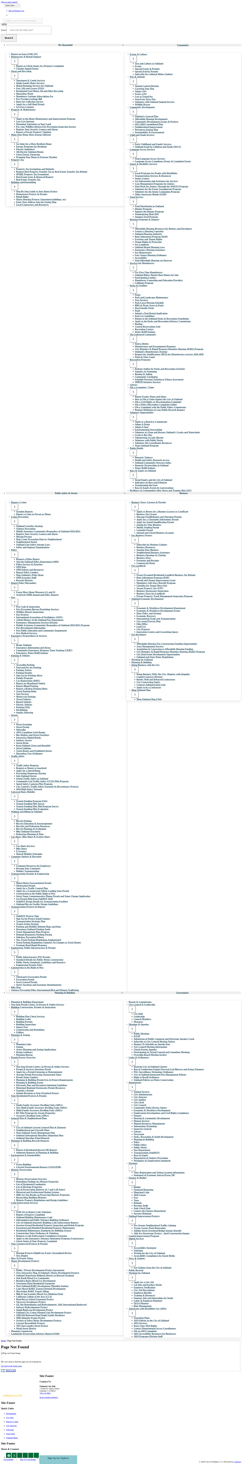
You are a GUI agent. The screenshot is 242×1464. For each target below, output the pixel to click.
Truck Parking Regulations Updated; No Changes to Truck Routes (48, 942)
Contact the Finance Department (150, 1211)
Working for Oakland (142, 659)
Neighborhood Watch (26, 542)
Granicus (237, 1462)
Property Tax (17, 159)
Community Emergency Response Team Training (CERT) (44, 650)
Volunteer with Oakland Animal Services (155, 102)
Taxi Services (22, 694)
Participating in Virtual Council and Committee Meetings (162, 1052)
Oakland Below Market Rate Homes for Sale (156, 275)
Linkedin (36, 1455)
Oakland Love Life (12, 1395)
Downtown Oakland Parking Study (33, 929)
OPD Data (21, 567)
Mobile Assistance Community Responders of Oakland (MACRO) (48, 531)
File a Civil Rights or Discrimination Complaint (158, 402)
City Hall (138, 1013)
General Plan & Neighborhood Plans (29, 1118)
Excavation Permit (25, 979)
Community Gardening (146, 376)
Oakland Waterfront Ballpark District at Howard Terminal (45, 1275)
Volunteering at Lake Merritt (149, 437)
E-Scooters (21, 851)
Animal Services (141, 1091)
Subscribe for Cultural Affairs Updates (154, 74)
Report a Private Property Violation (33, 132)
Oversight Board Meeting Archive (150, 1054)
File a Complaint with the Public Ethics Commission (160, 407)
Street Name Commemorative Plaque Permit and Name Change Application (53, 896)
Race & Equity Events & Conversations (154, 487)
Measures (138, 1021)
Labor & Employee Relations (148, 1300)
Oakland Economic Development (147, 599)
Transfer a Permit (25, 1090)
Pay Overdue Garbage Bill (29, 99)
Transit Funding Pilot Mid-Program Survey (37, 806)
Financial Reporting (143, 1189)
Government (182, 992)
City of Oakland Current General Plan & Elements (41, 1127)
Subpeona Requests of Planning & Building (37, 1152)
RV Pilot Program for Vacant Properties (35, 1113)
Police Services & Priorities (29, 564)
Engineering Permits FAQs (29, 965)
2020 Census (140, 1195)
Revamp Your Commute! (28, 868)
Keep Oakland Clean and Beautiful (33, 745)
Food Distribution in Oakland (149, 206)
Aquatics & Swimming (146, 371)
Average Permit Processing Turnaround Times (38, 1074)
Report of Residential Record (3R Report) (36, 1150)
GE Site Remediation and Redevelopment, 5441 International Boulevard (51, 1304)
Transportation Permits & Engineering (30, 873)
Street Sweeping (24, 724)
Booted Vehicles (23, 702)
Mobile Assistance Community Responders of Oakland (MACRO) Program (53, 625)
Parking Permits (24, 672)
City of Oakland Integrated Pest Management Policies (160, 1074)
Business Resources (146, 547)
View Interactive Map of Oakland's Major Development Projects (47, 1272)
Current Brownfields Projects (30, 1323)
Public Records (136, 1270)
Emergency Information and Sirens (33, 647)
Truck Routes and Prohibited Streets (34, 751)
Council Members (142, 1019)
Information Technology (145, 1126)
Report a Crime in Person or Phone (33, 514)
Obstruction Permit (25, 885)
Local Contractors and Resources (32, 204)
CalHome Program (144, 283)
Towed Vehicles (23, 699)
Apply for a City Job (144, 1282)
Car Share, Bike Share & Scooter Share (30, 836)
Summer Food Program (146, 216)
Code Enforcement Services (24, 1202)
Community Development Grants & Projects (156, 121)
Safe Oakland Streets (26, 776)
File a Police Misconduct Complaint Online (156, 404)
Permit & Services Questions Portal (33, 1069)
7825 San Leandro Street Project (32, 1325)
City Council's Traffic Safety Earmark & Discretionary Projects (47, 786)
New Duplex (22, 1255)
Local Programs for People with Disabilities (156, 173)
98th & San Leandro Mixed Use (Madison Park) (39, 1294)
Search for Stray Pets (145, 99)
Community (183, 45)
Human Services (142, 1121)
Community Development (142, 107)
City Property (143, 629)
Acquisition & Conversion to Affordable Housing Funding (165, 649)
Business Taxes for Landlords (151, 593)
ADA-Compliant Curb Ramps (30, 732)
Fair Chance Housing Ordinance (151, 255)
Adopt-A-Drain (142, 424)
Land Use (141, 626)
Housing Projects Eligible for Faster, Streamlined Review (44, 1253)
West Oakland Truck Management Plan (35, 1132)
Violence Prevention (26, 528)
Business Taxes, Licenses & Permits (148, 502)
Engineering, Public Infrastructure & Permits (33, 947)
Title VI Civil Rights (28, 1459)
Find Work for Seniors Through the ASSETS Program (161, 186)
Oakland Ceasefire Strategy (29, 526)
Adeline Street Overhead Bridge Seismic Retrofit (157, 1230)
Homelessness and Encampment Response (155, 346)
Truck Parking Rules (26, 691)
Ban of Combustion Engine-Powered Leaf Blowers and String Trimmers (169, 1069)
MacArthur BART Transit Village (32, 1291)
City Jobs (9, 1418)
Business (183, 493)
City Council (140, 1105)
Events (138, 66)
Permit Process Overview (23, 1057)
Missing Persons (24, 536)
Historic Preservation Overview (31, 1179)
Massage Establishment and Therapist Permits (159, 517)
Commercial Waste (146, 563)
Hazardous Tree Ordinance (29, 753)
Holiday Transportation (27, 871)
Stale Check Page (142, 1208)
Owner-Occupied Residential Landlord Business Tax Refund (166, 575)
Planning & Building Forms (29, 1082)
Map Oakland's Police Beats (30, 575)
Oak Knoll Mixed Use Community (33, 1278)
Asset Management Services (150, 646)
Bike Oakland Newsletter (28, 831)
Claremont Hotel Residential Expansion (35, 1283)
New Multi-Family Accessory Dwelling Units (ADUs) (41, 1107)
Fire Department (142, 1150)
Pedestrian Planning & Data (30, 834)
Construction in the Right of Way (27, 967)
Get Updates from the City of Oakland (152, 1267)
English (27, 15)
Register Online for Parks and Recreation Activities (160, 369)
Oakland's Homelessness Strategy (151, 351)
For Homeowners (143, 252)
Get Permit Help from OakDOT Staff (34, 899)
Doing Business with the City (145, 665)
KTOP (137, 1036)
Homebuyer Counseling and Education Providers (159, 280)
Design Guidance (24, 1052)
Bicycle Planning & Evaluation (31, 829)
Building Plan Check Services (30, 1016)
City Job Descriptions (144, 1290)
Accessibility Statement (145, 1247)
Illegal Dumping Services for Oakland (34, 85)
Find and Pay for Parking (28, 667)
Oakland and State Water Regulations (155, 657)
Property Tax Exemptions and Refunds (35, 169)
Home (3, 1341)
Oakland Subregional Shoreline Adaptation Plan (39, 1135)
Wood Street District (26, 1328)
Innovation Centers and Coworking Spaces (157, 632)
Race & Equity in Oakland (143, 470)
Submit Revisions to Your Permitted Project (37, 1093)
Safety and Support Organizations (32, 547)
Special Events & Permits (147, 68)
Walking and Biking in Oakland (26, 811)
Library (134, 384)
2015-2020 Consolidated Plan (149, 124)
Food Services (136, 197)
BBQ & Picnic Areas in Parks (149, 305)
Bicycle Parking (24, 821)
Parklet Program (24, 678)
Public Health (136, 448)
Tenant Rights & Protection (148, 242)
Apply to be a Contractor (149, 687)
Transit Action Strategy (27, 924)
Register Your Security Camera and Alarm (37, 129)
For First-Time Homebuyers (148, 272)
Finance (137, 1115)
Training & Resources (144, 1295)
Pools (137, 310)
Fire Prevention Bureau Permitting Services (37, 609)
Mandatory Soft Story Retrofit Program (156, 583)
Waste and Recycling (21, 71)
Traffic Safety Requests (27, 765)
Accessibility (141, 257)
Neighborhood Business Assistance (153, 552)
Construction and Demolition (30, 1029)
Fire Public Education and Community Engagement (41, 630)
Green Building (23, 1164)
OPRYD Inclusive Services (148, 382)
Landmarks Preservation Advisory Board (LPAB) (35, 1333)
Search (3, 30)
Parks (138, 294)
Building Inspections (26, 1024)
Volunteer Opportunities (142, 412)
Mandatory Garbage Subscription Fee (34, 96)
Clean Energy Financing (28, 154)
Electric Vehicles (24, 704)
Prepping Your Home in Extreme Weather (36, 157)
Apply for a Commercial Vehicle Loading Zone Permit (42, 891)
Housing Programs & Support (144, 219)
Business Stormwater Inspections (153, 591)
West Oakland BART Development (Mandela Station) (42, 1286)
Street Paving (22, 727)
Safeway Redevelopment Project (32, 1307)
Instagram (19, 1455)
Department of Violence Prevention (151, 1158)
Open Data (10, 1434)
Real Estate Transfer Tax (28, 179)
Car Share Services (25, 846)
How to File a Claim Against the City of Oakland (159, 399)
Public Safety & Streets (66, 493)
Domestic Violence (144, 457)
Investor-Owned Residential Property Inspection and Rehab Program (50, 1225)
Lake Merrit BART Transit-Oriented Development (41, 1288)
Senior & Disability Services (143, 164)
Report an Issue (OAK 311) (24, 54)
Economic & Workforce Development (152, 1110)
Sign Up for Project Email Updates (33, 918)
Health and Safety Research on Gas (152, 460)
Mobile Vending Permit (148, 527)
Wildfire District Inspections (30, 612)
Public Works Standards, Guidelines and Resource (40, 962)
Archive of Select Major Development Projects (38, 1320)
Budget (137, 1187)
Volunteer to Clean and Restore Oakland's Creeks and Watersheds (167, 432)
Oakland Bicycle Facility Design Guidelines (37, 904)
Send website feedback (49, 1397)
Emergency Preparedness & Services (29, 635)
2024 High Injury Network (29, 789)
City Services (11, 1426)
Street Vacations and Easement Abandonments (39, 984)
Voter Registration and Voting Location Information (159, 1172)
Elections (133, 1163)
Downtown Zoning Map (146, 129)
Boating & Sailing (143, 374)
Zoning (19, 1047)
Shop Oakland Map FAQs (149, 699)
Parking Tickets (24, 670)
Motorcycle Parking (26, 696)
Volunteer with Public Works (149, 440)
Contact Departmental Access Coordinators (155, 1328)
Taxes (136, 1200)
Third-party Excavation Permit (31, 976)
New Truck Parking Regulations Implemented (38, 940)
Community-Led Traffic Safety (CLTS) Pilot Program (42, 781)
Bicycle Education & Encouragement (34, 823)
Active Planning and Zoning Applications (36, 1049)
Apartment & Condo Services (30, 80)
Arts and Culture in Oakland (149, 63)
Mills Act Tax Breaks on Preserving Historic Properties (43, 1195)
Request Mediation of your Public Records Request (160, 410)
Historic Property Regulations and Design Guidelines (42, 1200)
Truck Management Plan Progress (33, 932)
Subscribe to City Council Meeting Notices (154, 1041)
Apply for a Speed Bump (28, 770)
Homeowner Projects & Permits (31, 194)
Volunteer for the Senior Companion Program (157, 191)
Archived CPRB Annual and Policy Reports (37, 594)
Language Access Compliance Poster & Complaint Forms (163, 161)
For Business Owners (141, 535)
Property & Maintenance (23, 109)
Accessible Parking (25, 664)
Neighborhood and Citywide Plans (33, 1130)
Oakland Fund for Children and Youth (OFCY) (158, 146)
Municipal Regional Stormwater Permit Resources (40, 1088)
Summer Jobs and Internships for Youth (153, 1298)
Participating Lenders (145, 277)
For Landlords (142, 244)
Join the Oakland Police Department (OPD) (37, 561)
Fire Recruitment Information (31, 628)
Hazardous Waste (24, 93)
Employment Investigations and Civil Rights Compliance (161, 1113)
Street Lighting (23, 748)
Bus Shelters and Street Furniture (32, 735)
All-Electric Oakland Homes (30, 152)
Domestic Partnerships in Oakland (152, 465)
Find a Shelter (142, 343)
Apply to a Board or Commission (151, 421)
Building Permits (24, 1021)
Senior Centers (142, 178)
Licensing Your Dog (144, 88)
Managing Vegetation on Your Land (33, 124)
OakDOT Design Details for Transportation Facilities (42, 901)
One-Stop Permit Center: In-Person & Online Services (37, 1004)
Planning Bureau (24, 1054)
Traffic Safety (17, 756)
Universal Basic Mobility (23, 792)
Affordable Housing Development (151, 119)
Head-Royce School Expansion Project (35, 1299)
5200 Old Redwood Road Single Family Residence (40, 1315)
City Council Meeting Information (150, 1047)
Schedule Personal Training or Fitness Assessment (159, 379)
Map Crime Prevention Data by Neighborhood (39, 539)
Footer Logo (15, 1385)
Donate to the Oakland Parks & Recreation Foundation (162, 318)
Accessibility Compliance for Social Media (154, 1255)
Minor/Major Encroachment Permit (33, 883)
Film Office (142, 624)
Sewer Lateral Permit (26, 982)
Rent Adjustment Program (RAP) (151, 236)
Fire (13, 597)
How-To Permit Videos (22, 1258)
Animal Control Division (147, 86)
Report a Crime (18, 502)
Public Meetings (141, 1033)
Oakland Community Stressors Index (153, 462)
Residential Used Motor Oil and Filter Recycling (39, 91)
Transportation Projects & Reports (28, 906)
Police (14, 550)
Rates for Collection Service (29, 101)
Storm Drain (22, 743)
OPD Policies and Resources (30, 569)
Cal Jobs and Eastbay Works (148, 1284)
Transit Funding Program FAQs (32, 801)
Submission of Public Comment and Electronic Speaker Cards (164, 1039)
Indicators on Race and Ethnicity (151, 482)
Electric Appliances (25, 149)
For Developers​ (138, 634)
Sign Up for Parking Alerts (29, 675)
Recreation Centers (144, 329)
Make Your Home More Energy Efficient (31, 134)
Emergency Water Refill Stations (32, 653)
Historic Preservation (21, 1169)
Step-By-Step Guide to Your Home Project (36, 191)
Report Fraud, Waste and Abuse (150, 396)
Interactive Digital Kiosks (28, 737)
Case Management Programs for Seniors (154, 183)
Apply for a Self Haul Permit (30, 104)
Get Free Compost (25, 107)
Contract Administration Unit (151, 684)
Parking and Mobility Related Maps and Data (38, 926)
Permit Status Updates (27, 1077)
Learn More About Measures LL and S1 (35, 592)
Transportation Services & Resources (153, 175)
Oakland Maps (12, 1438)
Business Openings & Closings (151, 555)
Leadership (139, 1016)
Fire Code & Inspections (28, 606)
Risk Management (143, 1306)
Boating (138, 324)
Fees (136, 1197)
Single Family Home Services (30, 83)
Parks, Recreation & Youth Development (153, 1136)
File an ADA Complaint (145, 1331)
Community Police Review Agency (150, 1107)
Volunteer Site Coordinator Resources (153, 443)
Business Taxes (144, 558)
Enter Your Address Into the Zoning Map (36, 202)
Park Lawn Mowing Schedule (149, 302)
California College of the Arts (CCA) (34, 1296)
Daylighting (21, 710)
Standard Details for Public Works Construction (39, 959)
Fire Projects (22, 614)
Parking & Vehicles (20, 655)
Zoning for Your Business (149, 524)
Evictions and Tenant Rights (148, 239)
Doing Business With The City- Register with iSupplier (163, 674)
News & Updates (137, 1258)
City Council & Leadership (142, 1004)
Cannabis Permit (145, 530)
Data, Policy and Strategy (149, 613)
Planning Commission (21, 1331)
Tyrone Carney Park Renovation (150, 1228)
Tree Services (141, 300)
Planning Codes (23, 1044)
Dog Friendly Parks (144, 308)
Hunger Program (143, 209)
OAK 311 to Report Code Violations (33, 1212)
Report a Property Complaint (30, 1214)
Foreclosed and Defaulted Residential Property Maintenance (45, 1228)
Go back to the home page (11, 1366)
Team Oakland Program (147, 445)
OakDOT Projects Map (27, 916)
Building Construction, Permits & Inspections (33, 1007)
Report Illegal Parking (27, 686)
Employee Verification (144, 1287)
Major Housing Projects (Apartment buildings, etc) (41, 199)
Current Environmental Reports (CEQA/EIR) (38, 1167)
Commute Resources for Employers (33, 865)
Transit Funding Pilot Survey (30, 803)
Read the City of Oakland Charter (150, 1066)
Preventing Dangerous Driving (31, 773)
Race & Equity (141, 1155)
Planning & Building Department (27, 1002)
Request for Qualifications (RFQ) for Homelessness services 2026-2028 (169, 354)
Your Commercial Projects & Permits (29, 1243)
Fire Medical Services (26, 633)
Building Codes (23, 1019)
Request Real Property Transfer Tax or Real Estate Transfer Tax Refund (51, 171)
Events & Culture (138, 54)
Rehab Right (22, 196)
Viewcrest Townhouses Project (31, 1302)
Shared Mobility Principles (29, 854)
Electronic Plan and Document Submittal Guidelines (41, 1085)
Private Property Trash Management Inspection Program (165, 596)
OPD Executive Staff (26, 577)
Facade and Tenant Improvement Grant (156, 580)
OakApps (138, 1250)
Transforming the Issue (146, 485)
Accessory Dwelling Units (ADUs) (32, 1115)
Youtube (25, 1455)
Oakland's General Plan (146, 116)
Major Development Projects (25, 1261)
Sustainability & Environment (149, 132)
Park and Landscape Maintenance (151, 297)
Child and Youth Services (142, 135)
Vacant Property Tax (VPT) (150, 588)
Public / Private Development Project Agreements (40, 1270)
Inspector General (142, 1129)
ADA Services (140, 1323)
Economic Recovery (146, 616)
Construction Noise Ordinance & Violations (37, 1233)
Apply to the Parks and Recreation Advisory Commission (163, 321)
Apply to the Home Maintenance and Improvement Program (45, 118)
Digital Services (136, 1238)
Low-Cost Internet (25, 121)
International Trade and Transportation (156, 618)
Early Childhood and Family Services (153, 144)
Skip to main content (9, 2)
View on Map (45, 1393)
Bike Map (16, 987)
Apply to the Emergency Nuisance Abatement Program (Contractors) (50, 1238)
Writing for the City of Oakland (149, 1253)
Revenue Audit (141, 1205)
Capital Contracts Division (149, 676)
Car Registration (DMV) (28, 680)
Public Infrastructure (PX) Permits (33, 957)
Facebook (8, 1455)
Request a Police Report (28, 559)
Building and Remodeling (23, 182)
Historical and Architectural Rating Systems (37, 1192)
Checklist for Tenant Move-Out (152, 585)
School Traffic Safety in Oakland (32, 778)
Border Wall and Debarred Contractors (156, 679)
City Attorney (140, 1097)
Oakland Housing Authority (148, 234)
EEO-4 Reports (141, 1303)
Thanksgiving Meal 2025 (147, 214)
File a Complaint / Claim (142, 387)
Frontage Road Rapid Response (31, 945)
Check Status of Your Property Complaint (36, 1241)
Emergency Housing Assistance (150, 250)
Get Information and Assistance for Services (156, 181)
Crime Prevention (19, 517)
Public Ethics (140, 1144)
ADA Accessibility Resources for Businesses (155, 1333)
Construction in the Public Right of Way (35, 893)
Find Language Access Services (150, 158)
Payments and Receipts (148, 560)
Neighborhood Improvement (149, 127)
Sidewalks (21, 729)
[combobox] (23, 20)
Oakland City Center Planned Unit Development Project (43, 1312)
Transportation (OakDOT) (147, 1152)
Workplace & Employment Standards (152, 1160)
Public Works (140, 1147)
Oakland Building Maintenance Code (34, 1217)
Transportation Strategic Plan (30, 921)
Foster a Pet (141, 94)
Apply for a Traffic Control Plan (32, 888)
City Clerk (139, 1102)
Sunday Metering (24, 712)
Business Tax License (147, 514)
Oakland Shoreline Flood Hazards (32, 1138)
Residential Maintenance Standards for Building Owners (43, 1230)
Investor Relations (143, 1213)
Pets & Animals (137, 76)
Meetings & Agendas (139, 1024)
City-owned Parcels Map (149, 621)
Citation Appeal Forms (27, 68)
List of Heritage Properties (29, 1187)
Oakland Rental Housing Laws (150, 247)
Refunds (138, 1203)
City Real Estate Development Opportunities (158, 654)
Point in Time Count (145, 357)
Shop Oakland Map (141, 690)
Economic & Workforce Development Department (161, 608)
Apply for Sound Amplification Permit (155, 522)
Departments (135, 1082)
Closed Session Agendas (145, 1049)
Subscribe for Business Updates (152, 544)
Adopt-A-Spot (141, 427)
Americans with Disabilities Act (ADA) (147, 1308)
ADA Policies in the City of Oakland (151, 1320)
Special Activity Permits (146, 71)
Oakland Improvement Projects (144, 1216)
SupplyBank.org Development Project (34, 1310)
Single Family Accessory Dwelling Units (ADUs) (39, 1105)
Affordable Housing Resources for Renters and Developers (163, 228)
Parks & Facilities (138, 285)
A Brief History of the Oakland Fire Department (39, 620)
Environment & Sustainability (25, 1155)
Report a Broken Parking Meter (32, 688)
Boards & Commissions (140, 1002)
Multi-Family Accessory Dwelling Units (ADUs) (39, 1110)
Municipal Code (141, 1192)
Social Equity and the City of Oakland (153, 480)
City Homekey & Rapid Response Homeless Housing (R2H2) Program (169, 349)
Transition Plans (142, 1318)
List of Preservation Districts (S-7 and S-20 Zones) (40, 1189)
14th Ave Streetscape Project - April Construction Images (162, 1233)
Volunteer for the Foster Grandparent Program (158, 189)
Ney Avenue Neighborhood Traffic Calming (155, 1225)
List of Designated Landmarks (31, 1184)
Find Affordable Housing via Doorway (153, 260)
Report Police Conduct (27, 572)
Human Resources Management (149, 1123)
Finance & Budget (137, 1177)
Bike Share (21, 848)
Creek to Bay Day (143, 435)
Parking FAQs (23, 707)
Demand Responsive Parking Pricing (34, 934)
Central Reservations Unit (147, 326)
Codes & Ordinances (139, 1057)
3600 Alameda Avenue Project (30, 1318)
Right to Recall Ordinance (146, 1077)
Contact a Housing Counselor (149, 231)
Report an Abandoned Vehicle (30, 683)
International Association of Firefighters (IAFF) (39, 617)
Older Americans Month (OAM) (150, 194)
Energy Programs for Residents (31, 146)
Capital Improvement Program (144, 1236)
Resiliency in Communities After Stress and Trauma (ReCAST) (160, 490)
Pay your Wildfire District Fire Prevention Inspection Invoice (46, 126)
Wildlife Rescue (142, 104)
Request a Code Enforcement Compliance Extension (41, 1236)
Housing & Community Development (152, 1118)
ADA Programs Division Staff (148, 1336)
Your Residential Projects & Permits (29, 1095)
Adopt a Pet (140, 91)
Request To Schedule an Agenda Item (152, 1044)
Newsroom (139, 1134)
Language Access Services (142, 149)
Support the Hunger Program (149, 211)
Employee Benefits (143, 1292)
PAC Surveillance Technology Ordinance (153, 1072)
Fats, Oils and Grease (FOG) (30, 88)
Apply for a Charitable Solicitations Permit (158, 519)
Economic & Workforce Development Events (158, 610)
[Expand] (9, 49)
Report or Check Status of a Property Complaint (40, 66)
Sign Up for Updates (58, 1458)
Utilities (20, 1032)
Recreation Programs (140, 359)
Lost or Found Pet (144, 96)
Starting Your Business (148, 550)
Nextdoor (30, 1455)
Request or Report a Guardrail (31, 768)
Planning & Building (141, 662)
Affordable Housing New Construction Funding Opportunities (167, 643)
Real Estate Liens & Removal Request (34, 177)
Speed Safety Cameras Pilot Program (34, 784)
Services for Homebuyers (142, 263)
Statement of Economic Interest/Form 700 (154, 1175)
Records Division (24, 580)
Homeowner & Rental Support (26, 56)
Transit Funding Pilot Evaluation (32, 809)
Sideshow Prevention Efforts (30, 937)
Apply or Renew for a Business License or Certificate (162, 511)
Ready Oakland (23, 645)
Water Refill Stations (145, 332)
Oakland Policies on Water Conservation (153, 1080)
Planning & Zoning (20, 1035)
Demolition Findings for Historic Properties (37, 1181)
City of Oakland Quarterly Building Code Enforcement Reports (47, 1222)
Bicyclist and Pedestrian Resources (33, 826)
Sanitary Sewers (24, 740)
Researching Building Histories (31, 1197)
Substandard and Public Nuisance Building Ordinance (42, 1220)
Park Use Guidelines (145, 316)
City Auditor (140, 1099)
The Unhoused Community (143, 334)
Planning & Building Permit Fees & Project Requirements (44, 1080)
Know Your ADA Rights (145, 1325)
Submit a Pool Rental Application (151, 313)
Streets (14, 715)
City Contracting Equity (148, 682)
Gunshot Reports (24, 511)
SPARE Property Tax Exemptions (32, 174)
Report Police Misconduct (23, 583)
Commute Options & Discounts (26, 856)
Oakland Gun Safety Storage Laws (33, 544)
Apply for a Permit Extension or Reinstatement (39, 1072)
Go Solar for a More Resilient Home (34, 144)
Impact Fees (22, 1027)
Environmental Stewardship (148, 429)
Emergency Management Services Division (37, 622)
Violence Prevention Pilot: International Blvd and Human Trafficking (45, 990)
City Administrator (143, 1094)
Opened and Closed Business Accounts (155, 532)
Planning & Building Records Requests (30, 1140)
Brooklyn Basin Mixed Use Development (36, 1280)
